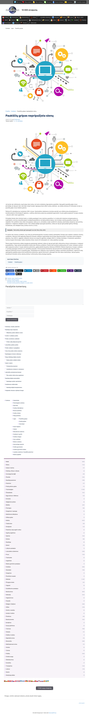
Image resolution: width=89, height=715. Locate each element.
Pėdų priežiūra (17, 415)
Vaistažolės (16, 400)
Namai (7, 545)
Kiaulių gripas (22, 421)
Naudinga (8, 542)
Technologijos (8, 22)
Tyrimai (8, 650)
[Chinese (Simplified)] (8, 681)
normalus (20, 121)
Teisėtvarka (9, 523)
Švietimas (84, 20)
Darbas (34, 17)
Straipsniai (8, 526)
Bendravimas (15, 17)
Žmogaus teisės (10, 582)
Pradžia (6, 17)
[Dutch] (17, 681)
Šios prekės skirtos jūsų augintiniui (15, 375)
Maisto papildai (17, 454)
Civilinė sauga (9, 656)
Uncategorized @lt (11, 474)
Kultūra (64, 17)
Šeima (54, 20)
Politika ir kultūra (10, 635)
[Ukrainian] (48, 681)
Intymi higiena (16, 426)
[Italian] (28, 681)
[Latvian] (30, 681)
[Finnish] (23, 681)
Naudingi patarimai (23, 20)
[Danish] (15, 681)
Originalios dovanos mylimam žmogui (14, 390)
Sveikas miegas (17, 436)
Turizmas (17, 22)
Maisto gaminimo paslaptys (13, 563)
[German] (26, 681)
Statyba (8, 632)
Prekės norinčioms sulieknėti (12, 338)
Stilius (69, 20)
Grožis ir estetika (10, 610)
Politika (8, 653)
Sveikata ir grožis (17, 434)
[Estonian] (21, 681)
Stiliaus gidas (9, 517)
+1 (14, 121)
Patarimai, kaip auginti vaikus (13, 529)
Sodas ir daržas (10, 467)
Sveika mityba (17, 413)
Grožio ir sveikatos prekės (11, 335)
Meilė (6, 20)
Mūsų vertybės (28, 2)
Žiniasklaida (9, 492)
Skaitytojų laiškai (10, 675)
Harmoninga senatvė (18, 444)
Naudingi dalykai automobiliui (12, 378)
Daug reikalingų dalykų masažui (13, 357)
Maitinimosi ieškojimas (12, 514)
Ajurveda (15, 405)
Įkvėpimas (8, 622)
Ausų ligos (21, 424)
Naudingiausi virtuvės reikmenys (13, 354)
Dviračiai (8, 498)
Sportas (61, 20)
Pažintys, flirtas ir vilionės (12, 471)
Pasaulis (8, 601)
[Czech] (14, 681)
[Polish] (34, 681)
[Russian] (37, 681)
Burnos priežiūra (17, 410)
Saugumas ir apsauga (11, 511)
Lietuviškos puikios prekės (11, 344)
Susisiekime (69, 2)
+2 (16, 121)
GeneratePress (52, 712)
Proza (7, 554)
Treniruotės (9, 557)
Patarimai (8, 483)
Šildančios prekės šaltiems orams (14, 332)
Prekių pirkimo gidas (11, 486)
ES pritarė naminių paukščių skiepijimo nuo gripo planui (20, 282)
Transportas (9, 666)
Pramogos (8, 508)
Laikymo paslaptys (11, 548)
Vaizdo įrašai (33, 22)
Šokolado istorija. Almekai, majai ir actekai (17, 281)
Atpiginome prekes (11, 502)
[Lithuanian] (32, 681)
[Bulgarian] (6, 681)
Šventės (8, 477)
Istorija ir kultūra (10, 613)
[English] (19, 681)
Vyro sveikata (16, 439)
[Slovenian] (43, 681)
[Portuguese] (35, 681)
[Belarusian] (5, 681)
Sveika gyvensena (18, 447)
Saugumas (8, 573)
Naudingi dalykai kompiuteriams (14, 387)
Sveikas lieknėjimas (18, 408)
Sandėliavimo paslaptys (12, 588)
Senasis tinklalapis (59, 2)
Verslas (8, 647)
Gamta (7, 672)
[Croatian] (12, 681)
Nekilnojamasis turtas (36, 20)
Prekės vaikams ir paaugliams (12, 347)
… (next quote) (81, 703)
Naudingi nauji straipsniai (11, 329)
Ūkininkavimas (10, 659)
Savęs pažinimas (10, 625)
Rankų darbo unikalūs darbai (13, 360)
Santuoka (47, 20)
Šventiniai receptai (11, 576)
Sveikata (76, 20)
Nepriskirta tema (10, 638)
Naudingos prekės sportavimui (13, 381)
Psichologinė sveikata (18, 403)
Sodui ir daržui (8, 363)
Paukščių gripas (19, 28)
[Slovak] (41, 681)
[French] (25, 681)
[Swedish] (46, 681)
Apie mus (19, 2)
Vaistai (15, 429)
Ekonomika (9, 641)
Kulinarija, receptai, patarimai (12, 326)
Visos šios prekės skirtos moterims (13, 351)
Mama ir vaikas (80, 17)
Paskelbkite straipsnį (81, 2)
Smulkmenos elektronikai (11, 384)
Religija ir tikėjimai (10, 604)
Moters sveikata (17, 441)
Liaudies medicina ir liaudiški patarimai (23, 452)
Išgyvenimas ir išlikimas (12, 495)
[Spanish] (44, 681)
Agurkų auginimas (10, 533)
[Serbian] (39, 681)
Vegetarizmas (9, 597)
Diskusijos (49, 2)
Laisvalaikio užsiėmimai (45, 17)
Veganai (8, 585)
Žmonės (25, 22)
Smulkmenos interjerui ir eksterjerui (15, 369)
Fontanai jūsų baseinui (11, 366)
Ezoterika (8, 662)
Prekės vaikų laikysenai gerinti (13, 341)
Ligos (12, 28)
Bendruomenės (25, 17)
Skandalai (8, 570)
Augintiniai (9, 560)
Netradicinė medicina (18, 431)
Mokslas (13, 20)
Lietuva (71, 17)
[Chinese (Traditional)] (10, 681)
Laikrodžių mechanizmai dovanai (13, 372)
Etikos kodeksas (38, 2)
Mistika (8, 505)
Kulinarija (57, 17)
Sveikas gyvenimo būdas (19, 449)
